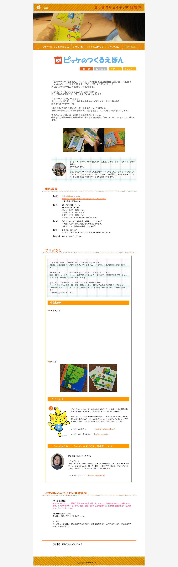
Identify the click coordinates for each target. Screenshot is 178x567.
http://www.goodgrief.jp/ (96, 475)
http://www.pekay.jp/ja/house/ (105, 429)
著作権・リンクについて (98, 559)
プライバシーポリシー (79, 559)
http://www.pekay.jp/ (101, 434)
